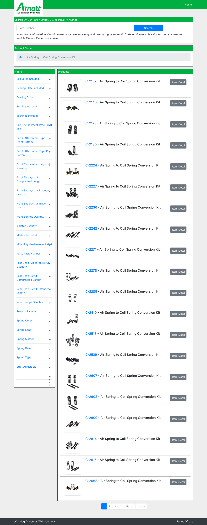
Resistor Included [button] (27, 311)
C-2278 (91, 270)
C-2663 (91, 481)
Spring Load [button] (23, 329)
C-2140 (91, 102)
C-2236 (91, 207)
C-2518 (91, 334)
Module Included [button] (26, 235)
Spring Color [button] (24, 320)
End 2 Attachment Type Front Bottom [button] (30, 140)
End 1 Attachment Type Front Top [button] (34, 126)
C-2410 (91, 313)
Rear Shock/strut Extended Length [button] (32, 290)
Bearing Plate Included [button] (30, 88)
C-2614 (91, 439)
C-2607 (91, 376)
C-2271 (90, 249)
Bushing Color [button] (25, 97)
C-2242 (91, 228)
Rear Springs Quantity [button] (29, 302)
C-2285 (91, 291)
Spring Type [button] (23, 357)
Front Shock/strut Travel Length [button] (31, 205)
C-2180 (91, 144)
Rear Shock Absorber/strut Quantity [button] (32, 264)
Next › (130, 506)
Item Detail (178, 82)
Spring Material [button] (25, 339)
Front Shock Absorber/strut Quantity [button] (33, 166)
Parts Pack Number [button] (28, 253)
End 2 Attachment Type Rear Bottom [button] (34, 153)
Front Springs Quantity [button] (30, 216)
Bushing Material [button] (26, 106)
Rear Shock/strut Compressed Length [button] (28, 277)
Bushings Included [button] (27, 115)
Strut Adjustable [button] (26, 366)
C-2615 (91, 460)
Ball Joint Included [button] (27, 78)
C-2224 (91, 165)
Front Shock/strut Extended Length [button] (33, 192)
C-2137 (91, 81)
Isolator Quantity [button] (26, 225)
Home (188, 4)
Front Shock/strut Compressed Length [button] (28, 179)
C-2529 (91, 355)
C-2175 (90, 123)
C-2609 (91, 418)
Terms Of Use (185, 521)
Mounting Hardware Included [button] (34, 244)
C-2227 (91, 186)
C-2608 (91, 397)
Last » (141, 506)
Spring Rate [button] (23, 348)
